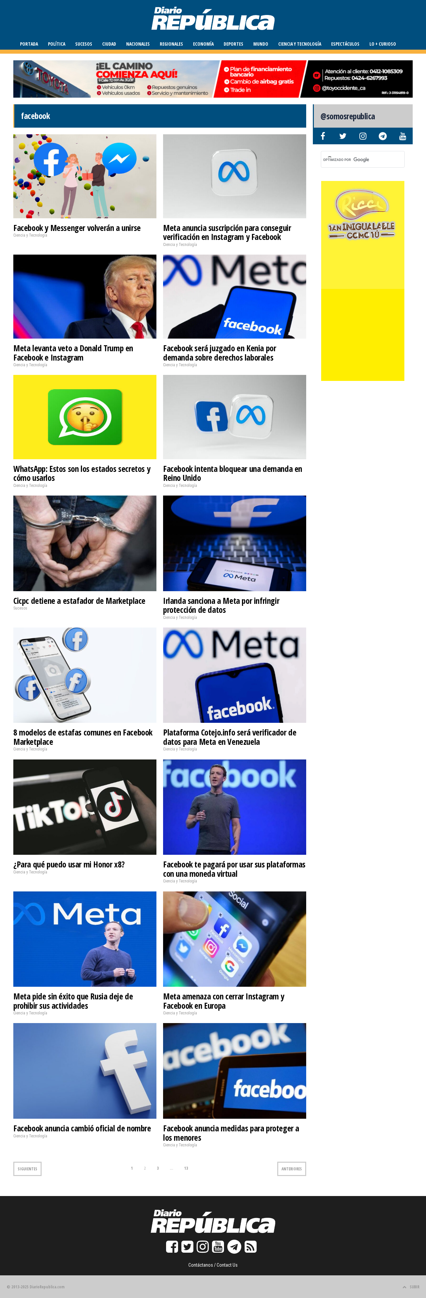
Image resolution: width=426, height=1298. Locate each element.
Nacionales (138, 44)
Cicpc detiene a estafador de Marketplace (79, 600)
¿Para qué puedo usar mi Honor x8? (69, 864)
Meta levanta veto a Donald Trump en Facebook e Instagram (73, 352)
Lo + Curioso (382, 44)
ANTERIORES (292, 1169)
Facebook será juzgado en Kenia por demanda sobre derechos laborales (219, 352)
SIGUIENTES (27, 1169)
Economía (203, 44)
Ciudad (109, 44)
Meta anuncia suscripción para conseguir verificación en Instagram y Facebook (227, 232)
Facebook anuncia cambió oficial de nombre (82, 1128)
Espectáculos (345, 44)
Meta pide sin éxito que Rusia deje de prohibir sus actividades (73, 1000)
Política (56, 44)
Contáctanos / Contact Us (213, 1265)
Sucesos (83, 44)
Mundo (260, 44)
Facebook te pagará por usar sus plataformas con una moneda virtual (234, 868)
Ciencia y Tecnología (299, 44)
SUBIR (414, 1287)
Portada (29, 44)
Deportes (233, 44)
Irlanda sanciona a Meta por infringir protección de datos (221, 605)
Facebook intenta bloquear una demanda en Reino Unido (232, 473)
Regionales (171, 44)
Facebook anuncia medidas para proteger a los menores (231, 1132)
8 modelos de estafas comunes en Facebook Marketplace (82, 736)
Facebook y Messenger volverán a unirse (77, 227)
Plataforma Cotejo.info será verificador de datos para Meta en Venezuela (229, 736)
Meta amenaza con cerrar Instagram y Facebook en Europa (223, 1000)
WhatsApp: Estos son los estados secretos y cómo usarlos (81, 473)
